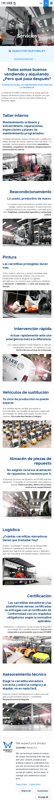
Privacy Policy (21, 784)
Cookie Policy (34, 784)
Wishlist (46, 3)
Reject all (26, 791)
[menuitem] (41, 3)
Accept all (43, 797)
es (41, 3)
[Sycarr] (8, 3)
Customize (42, 791)
